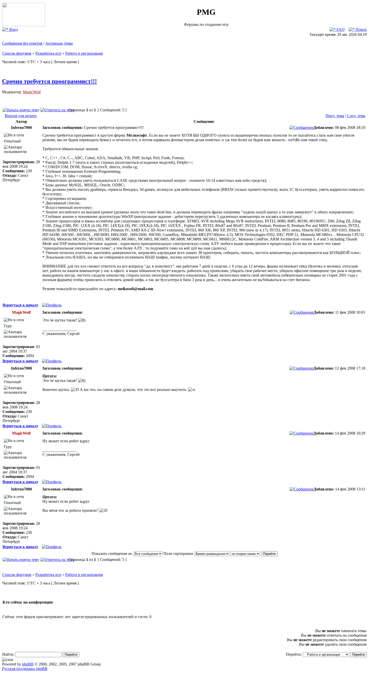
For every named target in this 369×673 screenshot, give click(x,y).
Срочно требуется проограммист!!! (49, 81)
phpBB (28, 664)
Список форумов (16, 53)
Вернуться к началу (20, 305)
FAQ (340, 29)
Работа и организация (84, 53)
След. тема (356, 116)
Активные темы (59, 43)
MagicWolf (32, 92)
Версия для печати (21, 116)
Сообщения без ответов (22, 43)
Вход (13, 29)
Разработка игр (48, 53)
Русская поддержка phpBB (24, 668)
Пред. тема (335, 116)
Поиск (361, 29)
